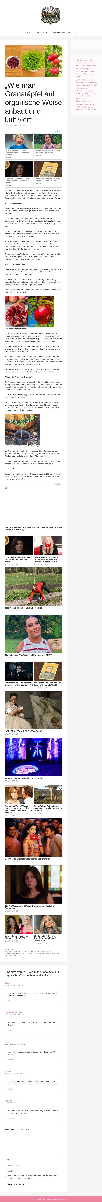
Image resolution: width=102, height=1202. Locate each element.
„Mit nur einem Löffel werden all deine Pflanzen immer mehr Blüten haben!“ (86, 62)
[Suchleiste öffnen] (75, 33)
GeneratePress (62, 1199)
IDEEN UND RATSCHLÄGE (61, 33)
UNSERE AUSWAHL (41, 33)
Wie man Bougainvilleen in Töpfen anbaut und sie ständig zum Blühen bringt (86, 106)
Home (28, 33)
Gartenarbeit (9, 949)
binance (8, 1042)
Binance (8, 983)
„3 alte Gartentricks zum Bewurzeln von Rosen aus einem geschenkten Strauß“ (86, 82)
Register (8, 1101)
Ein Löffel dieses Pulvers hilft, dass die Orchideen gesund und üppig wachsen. (29, 951)
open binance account (13, 1012)
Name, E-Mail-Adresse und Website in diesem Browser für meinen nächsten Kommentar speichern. (32, 1177)
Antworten (11, 1001)
